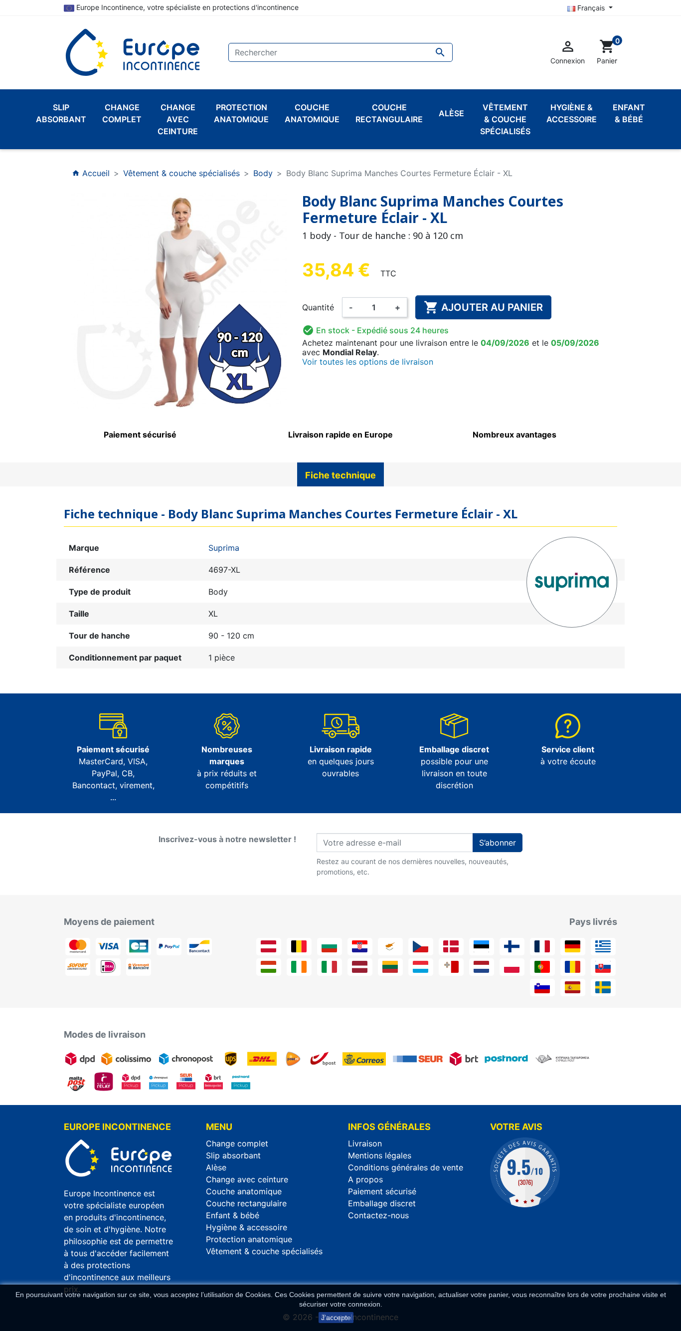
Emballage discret (382, 1203)
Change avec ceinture (247, 1179)
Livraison (365, 1143)
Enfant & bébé (232, 1215)
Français (591, 7)
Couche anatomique (244, 1191)
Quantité (318, 307)
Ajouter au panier (483, 307)
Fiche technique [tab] (340, 475)
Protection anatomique (249, 1239)
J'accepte (336, 1318)
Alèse (216, 1167)
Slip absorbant (233, 1155)
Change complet (237, 1143)
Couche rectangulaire (246, 1203)
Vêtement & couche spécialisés (264, 1251)
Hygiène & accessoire (246, 1227)
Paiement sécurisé (382, 1191)
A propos (365, 1179)
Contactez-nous (378, 1215)
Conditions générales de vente (405, 1167)
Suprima (223, 548)
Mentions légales (379, 1155)
